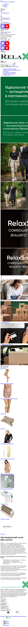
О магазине (6, 4)
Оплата (5, 5)
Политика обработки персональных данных (11, 616)
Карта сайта (24, 616)
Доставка (5, 6)
